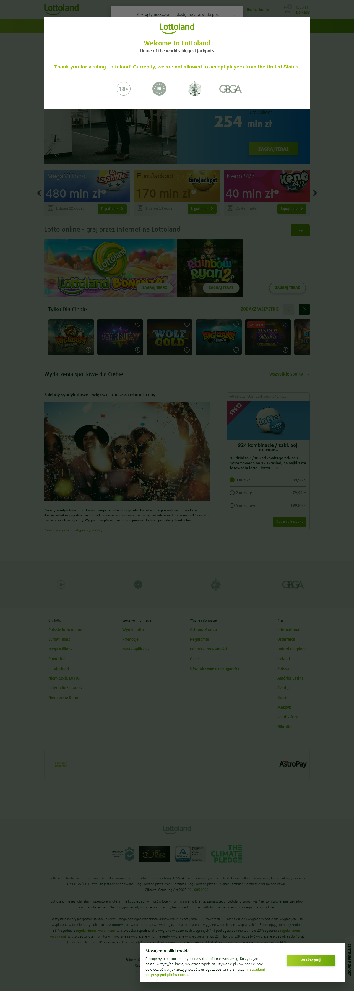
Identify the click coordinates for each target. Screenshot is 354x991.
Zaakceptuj (311, 959)
